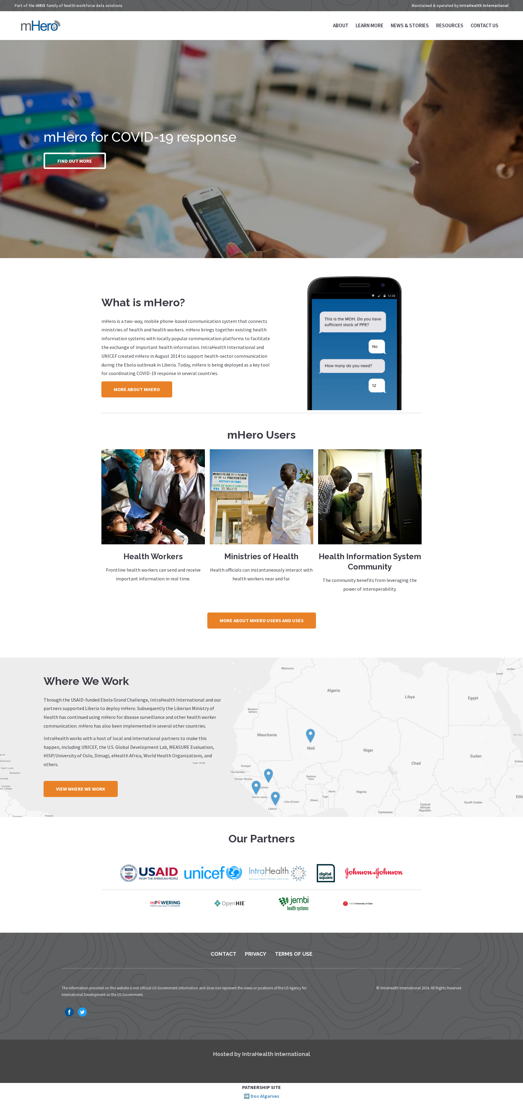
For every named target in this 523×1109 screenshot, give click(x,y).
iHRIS (40, 5)
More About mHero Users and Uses (262, 620)
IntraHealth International (483, 5)
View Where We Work (80, 789)
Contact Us (484, 25)
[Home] (41, 29)
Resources (449, 25)
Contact (223, 954)
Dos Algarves (265, 1096)
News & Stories (410, 25)
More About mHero (137, 389)
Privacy (255, 954)
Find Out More (75, 161)
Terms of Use (293, 954)
